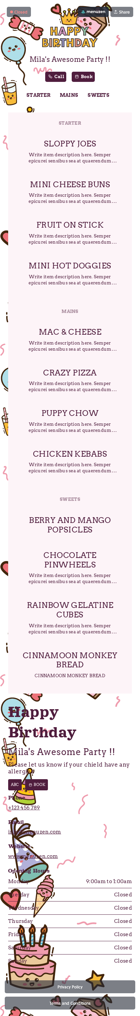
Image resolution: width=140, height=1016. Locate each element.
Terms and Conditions (70, 1003)
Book (39, 784)
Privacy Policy (70, 987)
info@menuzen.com (34, 832)
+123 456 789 (24, 808)
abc (15, 784)
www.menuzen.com (33, 856)
